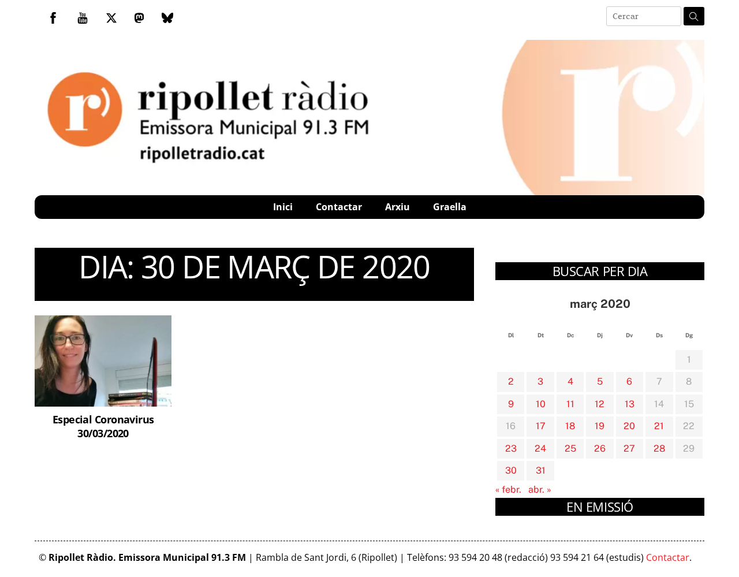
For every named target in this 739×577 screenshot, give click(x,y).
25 (570, 448)
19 (599, 425)
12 (599, 404)
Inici (283, 206)
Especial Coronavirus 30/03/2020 (103, 426)
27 (629, 448)
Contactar (339, 206)
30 (511, 470)
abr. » (539, 489)
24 (540, 448)
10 (541, 404)
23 (511, 448)
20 (629, 425)
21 (659, 425)
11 (570, 404)
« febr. (508, 489)
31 (541, 470)
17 (541, 425)
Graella (449, 206)
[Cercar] (694, 16)
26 (600, 448)
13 (630, 404)
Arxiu (397, 206)
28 (659, 448)
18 (570, 425)
